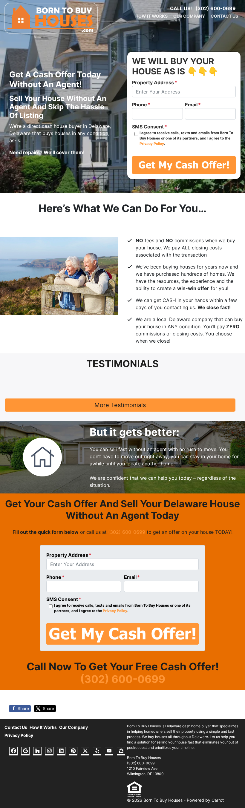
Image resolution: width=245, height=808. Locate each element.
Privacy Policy (152, 143)
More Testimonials (120, 405)
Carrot (218, 800)
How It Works (151, 16)
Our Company (189, 16)
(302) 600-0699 (215, 8)
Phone (141, 105)
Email (193, 105)
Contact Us (224, 16)
